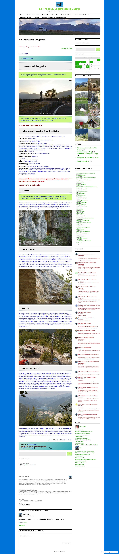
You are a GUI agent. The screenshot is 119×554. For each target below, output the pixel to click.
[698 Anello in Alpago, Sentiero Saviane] (81, 97)
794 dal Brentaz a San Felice (81, 438)
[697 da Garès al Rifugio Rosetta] (94, 110)
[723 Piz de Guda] (81, 135)
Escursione (65, 491)
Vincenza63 (81, 317)
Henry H (80, 272)
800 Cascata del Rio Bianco (82, 234)
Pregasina (47, 492)
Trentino (36, 494)
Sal (33, 489)
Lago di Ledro (36, 492)
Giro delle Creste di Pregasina (25, 492)
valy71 (79, 262)
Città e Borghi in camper (57, 491)
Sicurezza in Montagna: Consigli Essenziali (54, 17)
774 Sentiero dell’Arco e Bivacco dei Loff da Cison (86, 444)
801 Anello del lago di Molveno (83, 231)
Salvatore (26, 514)
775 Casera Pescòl (79, 443)
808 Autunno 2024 (80, 216)
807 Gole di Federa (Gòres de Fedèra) (84, 218)
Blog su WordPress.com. (59, 551)
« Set (86, 72)
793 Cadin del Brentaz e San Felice (89, 279)
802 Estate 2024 (80, 229)
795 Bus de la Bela (79, 436)
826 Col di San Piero (80, 175)
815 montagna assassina (81, 200)
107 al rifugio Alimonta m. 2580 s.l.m (89, 395)
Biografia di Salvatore (33, 14)
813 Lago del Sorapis (81, 204)
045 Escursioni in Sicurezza (89, 272)
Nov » (89, 72)
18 (77, 66)
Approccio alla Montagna (81, 14)
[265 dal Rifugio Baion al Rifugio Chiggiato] (81, 84)
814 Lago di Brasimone (81, 202)
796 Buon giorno (80, 242)
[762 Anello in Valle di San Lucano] (94, 122)
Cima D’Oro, (54, 380)
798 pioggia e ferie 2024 (81, 238)
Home (22, 14)
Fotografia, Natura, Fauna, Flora (87, 157)
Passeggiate (42, 492)
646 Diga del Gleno (66, 48)
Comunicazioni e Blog (84, 152)
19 (80, 66)
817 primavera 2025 (80, 195)
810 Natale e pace (80, 211)
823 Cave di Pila (80, 182)
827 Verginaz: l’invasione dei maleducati (85, 173)
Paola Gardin (81, 286)
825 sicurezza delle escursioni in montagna (86, 177)
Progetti (36, 17)
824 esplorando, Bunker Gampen (83, 180)
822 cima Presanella (81, 184)
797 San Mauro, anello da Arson (83, 240)
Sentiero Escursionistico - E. (56, 492)
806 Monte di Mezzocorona (82, 220)
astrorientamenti (82, 361)
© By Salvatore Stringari (37, 491)
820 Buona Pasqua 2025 (81, 188)
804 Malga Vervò (80, 224)
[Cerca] (69, 453)
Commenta (66, 543)
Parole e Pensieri (83, 161)
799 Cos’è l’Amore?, (80, 236)
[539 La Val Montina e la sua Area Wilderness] (81, 110)
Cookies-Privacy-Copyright (50, 14)
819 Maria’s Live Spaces (81, 191)
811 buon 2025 (79, 209)
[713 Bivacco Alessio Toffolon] (81, 122)
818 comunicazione (80, 193)
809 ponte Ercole (80, 213)
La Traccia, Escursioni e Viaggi (59, 9)
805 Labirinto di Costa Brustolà (83, 222)
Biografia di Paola (66, 14)
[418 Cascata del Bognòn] (94, 97)
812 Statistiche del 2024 (81, 206)
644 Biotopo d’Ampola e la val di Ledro (29, 47)
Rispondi (22, 525)
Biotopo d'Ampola (47, 491)
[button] (45, 97)
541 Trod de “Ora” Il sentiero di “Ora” (89, 387)
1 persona (25, 522)
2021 (30, 491)
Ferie (70, 491)
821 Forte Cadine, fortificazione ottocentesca (86, 186)
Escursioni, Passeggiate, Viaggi (30, 490)
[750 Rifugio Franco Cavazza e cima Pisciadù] (94, 135)
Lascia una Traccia (25, 17)
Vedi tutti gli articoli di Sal (44, 484)
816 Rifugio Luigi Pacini (81, 198)
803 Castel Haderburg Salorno (83, 227)
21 (87, 66)
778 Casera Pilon (79, 441)
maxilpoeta (80, 377)
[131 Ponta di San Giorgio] (94, 84)
